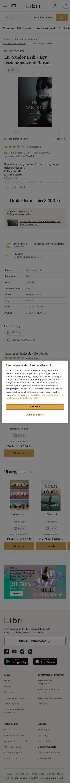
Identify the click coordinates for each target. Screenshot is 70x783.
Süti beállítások (35, 415)
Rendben (35, 406)
